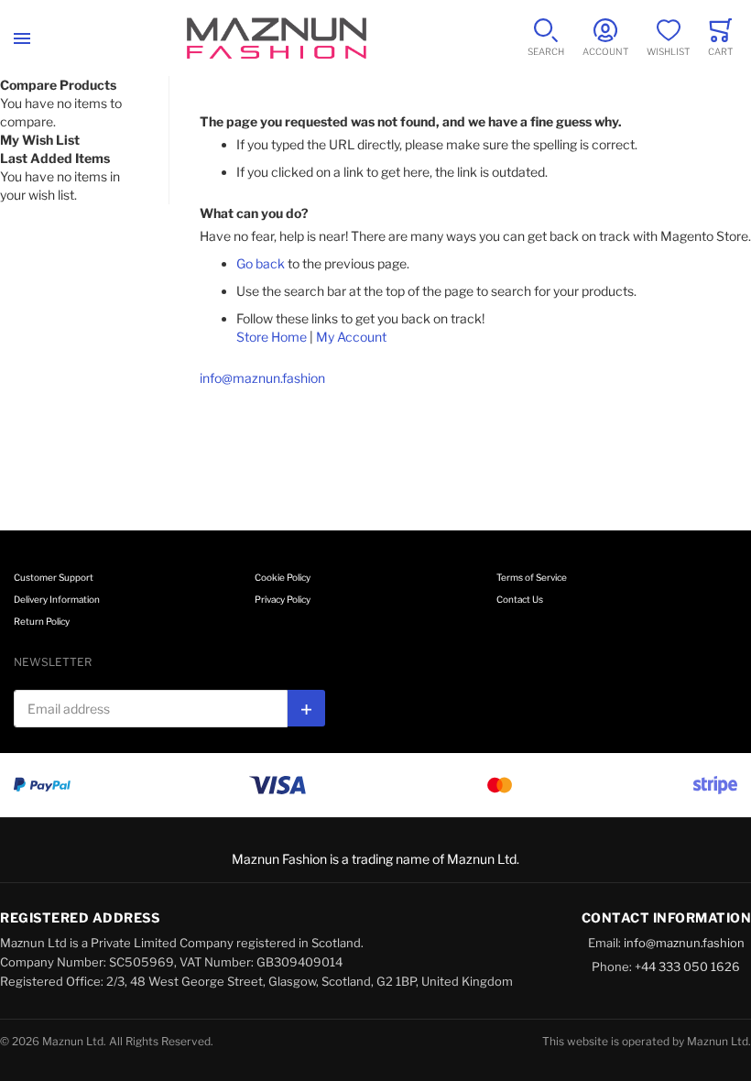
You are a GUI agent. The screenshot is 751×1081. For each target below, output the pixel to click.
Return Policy (42, 621)
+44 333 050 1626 (687, 966)
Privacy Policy (282, 599)
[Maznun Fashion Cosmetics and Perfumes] (276, 38)
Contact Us (519, 599)
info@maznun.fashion (262, 378)
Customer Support (53, 577)
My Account (351, 336)
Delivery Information (57, 599)
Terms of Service (531, 577)
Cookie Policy (282, 577)
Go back (260, 263)
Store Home (271, 336)
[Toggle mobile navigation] (22, 38)
